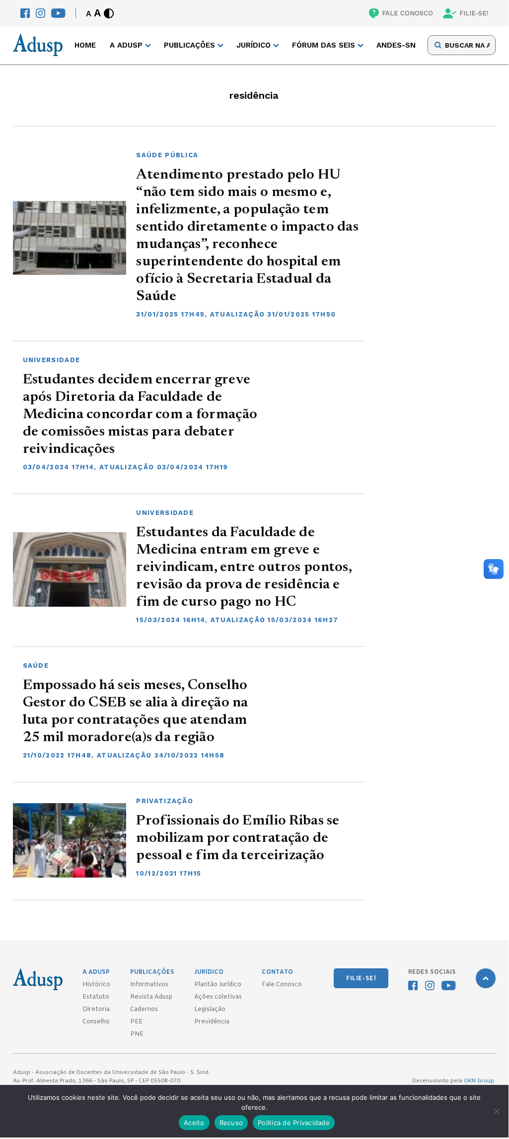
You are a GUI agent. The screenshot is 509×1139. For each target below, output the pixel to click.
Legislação (209, 1009)
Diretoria (96, 1009)
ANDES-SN (396, 45)
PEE (136, 1022)
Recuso (231, 1123)
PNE (137, 1034)
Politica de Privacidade (294, 1123)
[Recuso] (496, 1111)
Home (85, 45)
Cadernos (144, 1009)
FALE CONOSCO (407, 13)
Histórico (96, 985)
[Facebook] (25, 13)
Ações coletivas (218, 997)
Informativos (149, 985)
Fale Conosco (282, 985)
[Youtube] (58, 13)
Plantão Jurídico (217, 985)
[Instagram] (40, 13)
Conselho (96, 1022)
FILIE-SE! (473, 13)
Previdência (211, 1022)
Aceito (194, 1123)
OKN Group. (480, 1080)
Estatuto (95, 997)
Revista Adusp (151, 997)
